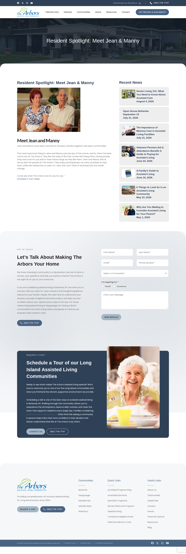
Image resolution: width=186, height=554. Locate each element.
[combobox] (134, 273)
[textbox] (132, 273)
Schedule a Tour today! (28, 178)
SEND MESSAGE (111, 317)
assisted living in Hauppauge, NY (42, 414)
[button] (127, 3)
